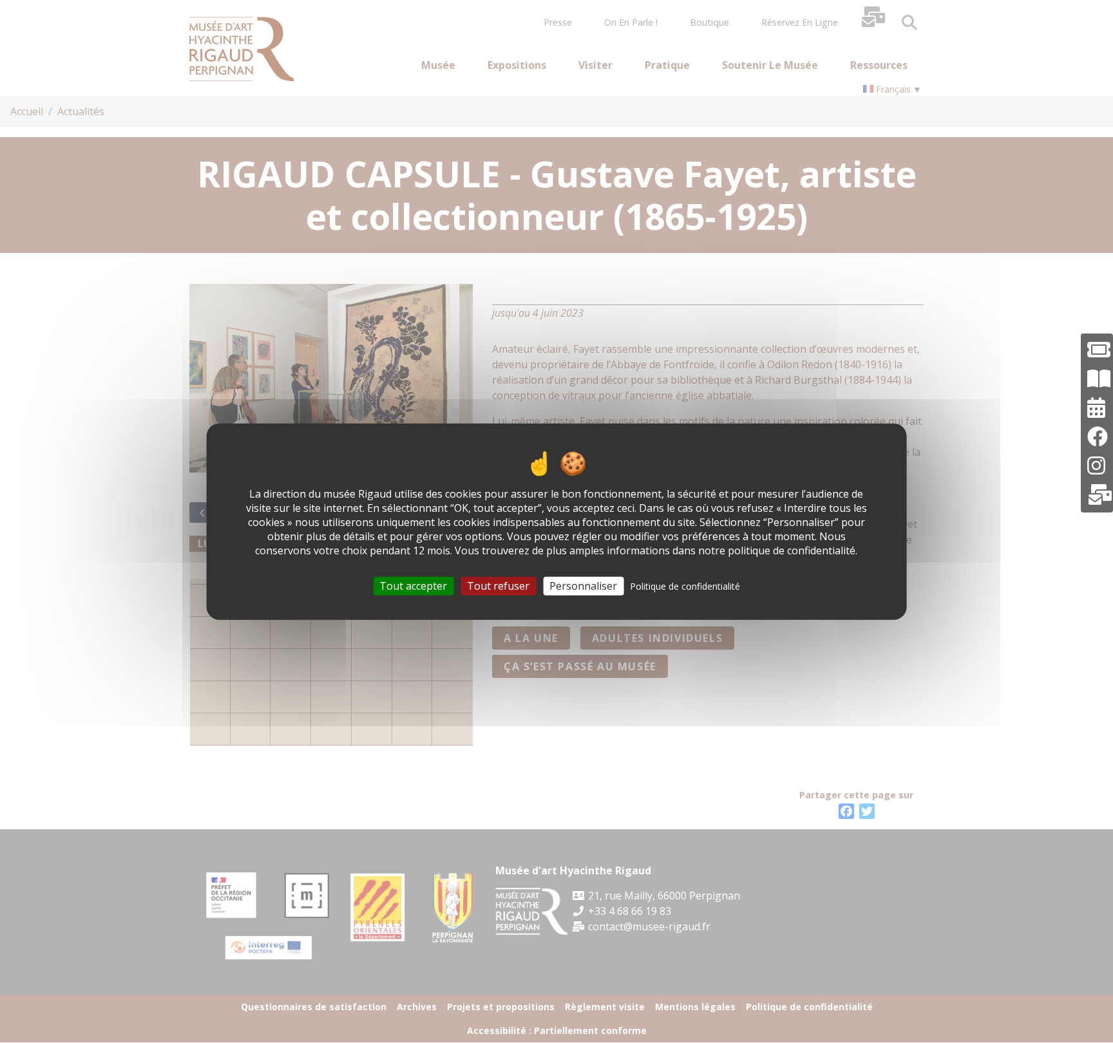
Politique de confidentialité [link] (685, 585)
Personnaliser (583, 585)
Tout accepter (413, 585)
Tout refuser (498, 585)
